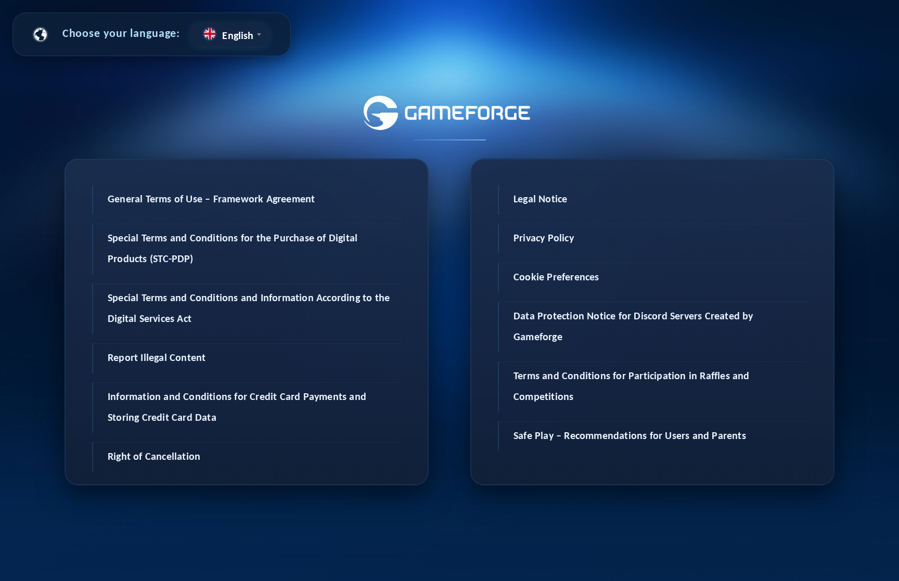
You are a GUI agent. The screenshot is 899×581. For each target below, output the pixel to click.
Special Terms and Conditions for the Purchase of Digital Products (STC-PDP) (232, 249)
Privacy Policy (543, 239)
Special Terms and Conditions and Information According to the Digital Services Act (249, 309)
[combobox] (229, 34)
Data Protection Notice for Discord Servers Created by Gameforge (633, 327)
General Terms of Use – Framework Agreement (211, 200)
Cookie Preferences (556, 278)
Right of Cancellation (154, 457)
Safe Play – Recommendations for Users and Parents (629, 436)
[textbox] (229, 34)
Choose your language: (121, 34)
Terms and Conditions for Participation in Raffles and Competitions (631, 387)
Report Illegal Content (157, 358)
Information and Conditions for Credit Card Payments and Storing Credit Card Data (237, 407)
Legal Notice (540, 200)
